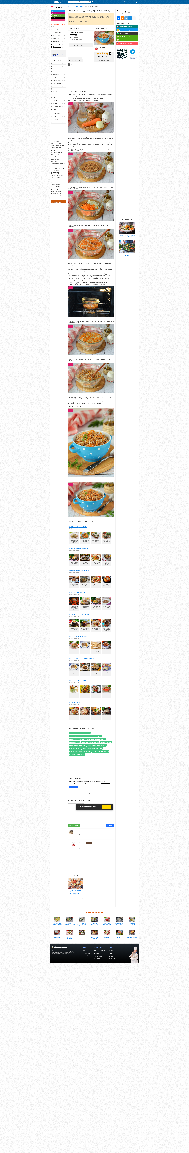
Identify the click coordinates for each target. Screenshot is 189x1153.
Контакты (85, 952)
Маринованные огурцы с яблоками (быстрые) (82, 924)
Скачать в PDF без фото (125, 39)
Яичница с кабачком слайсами (132, 936)
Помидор (58, 175)
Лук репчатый (54, 168)
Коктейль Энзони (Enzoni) (119, 936)
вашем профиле (105, 783)
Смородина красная (55, 184)
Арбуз (55, 143)
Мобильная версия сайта (60, 947)
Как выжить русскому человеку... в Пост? (127, 254)
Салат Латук (53, 179)
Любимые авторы (58, 15)
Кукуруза (63, 165)
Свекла (58, 179)
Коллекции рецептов (98, 952)
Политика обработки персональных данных (61, 956)
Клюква (58, 165)
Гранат (60, 147)
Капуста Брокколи (55, 156)
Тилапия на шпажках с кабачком (132, 924)
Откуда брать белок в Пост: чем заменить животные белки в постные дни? (75, 892)
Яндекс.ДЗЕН (111, 950)
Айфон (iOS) (60, 54)
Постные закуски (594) (74, 748)
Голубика (53, 147)
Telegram (111, 952)
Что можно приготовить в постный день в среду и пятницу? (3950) (85, 736)
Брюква (57, 145)
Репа (52, 177)
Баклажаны (59, 143)
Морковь (63, 168)
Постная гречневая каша (77, 592)
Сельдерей (53, 180)
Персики (60, 173)
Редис (62, 175)
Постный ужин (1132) (74, 742)
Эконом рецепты (57, 44)
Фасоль (52, 191)
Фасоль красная (54, 193)
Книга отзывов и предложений (58, 6)
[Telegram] (126, 18)
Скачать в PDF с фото (124, 36)
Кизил (55, 165)
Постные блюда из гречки (78, 527)
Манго (59, 168)
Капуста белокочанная (56, 154)
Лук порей (57, 166)
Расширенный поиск (97, 1)
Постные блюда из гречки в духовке (81, 658)
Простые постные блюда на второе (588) (92, 748)
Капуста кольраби (55, 159)
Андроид (54, 55)
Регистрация (128, 2)
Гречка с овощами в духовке (79, 570)
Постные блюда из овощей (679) (77, 745)
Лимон (52, 166)
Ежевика (56, 150)
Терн (61, 188)
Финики (52, 195)
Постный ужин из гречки (77, 680)
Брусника (53, 145)
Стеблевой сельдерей (55, 186)
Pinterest (110, 948)
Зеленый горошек (55, 152)
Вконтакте (111, 956)
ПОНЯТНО (106, 807)
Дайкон (62, 149)
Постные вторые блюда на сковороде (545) (79, 751)
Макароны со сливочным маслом (69, 924)
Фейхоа (60, 193)
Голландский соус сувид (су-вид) (119, 924)
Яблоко (56, 196)
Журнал (56, 17)
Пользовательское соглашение (58, 955)
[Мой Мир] (130, 18)
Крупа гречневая (74, 32)
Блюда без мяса (78, 6)
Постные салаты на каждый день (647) (96, 745)
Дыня (52, 150)
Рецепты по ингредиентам (99, 950)
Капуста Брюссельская (56, 157)
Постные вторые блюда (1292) (76, 739)
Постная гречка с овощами (78, 549)
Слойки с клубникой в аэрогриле (94, 937)
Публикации (96, 955)
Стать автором (86, 955)
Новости (84, 950)
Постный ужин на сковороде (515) (100, 751)
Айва (52, 143)
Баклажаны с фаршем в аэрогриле (69, 937)
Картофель (62, 163)
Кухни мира (96, 953)
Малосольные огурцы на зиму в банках (57, 924)
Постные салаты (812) (105, 742)
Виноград (62, 145)
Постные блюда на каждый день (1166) (95, 739)
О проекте (85, 948)
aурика (77, 831)
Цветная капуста (58, 195)
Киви (52, 165)
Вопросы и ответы (98, 956)
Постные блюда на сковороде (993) (90, 742)
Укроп (61, 189)
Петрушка (53, 175)
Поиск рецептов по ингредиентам (58, 201)
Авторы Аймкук (58, 20)
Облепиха (53, 170)
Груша (59, 149)
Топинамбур (53, 189)
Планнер (56, 13)
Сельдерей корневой (55, 182)
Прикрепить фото (73, 825)
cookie (84, 808)
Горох (57, 147)
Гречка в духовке (75, 702)
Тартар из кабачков (82, 936)
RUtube (110, 955)
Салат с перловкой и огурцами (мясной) (107, 937)
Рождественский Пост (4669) (76, 733)
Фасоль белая (58, 191)
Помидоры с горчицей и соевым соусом (107, 924)
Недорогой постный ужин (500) (76, 754)
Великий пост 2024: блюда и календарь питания (127, 236)
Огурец (57, 170)
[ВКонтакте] (118, 18)
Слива (62, 182)
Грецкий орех (54, 149)
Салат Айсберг (57, 177)
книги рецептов (82, 64)
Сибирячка (103, 47)
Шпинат (52, 196)
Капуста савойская (55, 163)
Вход (135, 2)
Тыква (58, 189)
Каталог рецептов (97, 948)
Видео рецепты (57, 47)
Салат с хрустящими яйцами (94, 924)
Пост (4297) (88, 733)
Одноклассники (112, 958)
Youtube (110, 953)
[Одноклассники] (122, 18)
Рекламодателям (86, 953)
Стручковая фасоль (55, 188)
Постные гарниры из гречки (78, 636)
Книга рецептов (58, 11)
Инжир (60, 152)
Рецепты (70, 6)
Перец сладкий (54, 173)
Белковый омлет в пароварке (57, 936)
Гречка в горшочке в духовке (79, 614)
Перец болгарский (55, 172)
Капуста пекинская (55, 161)
